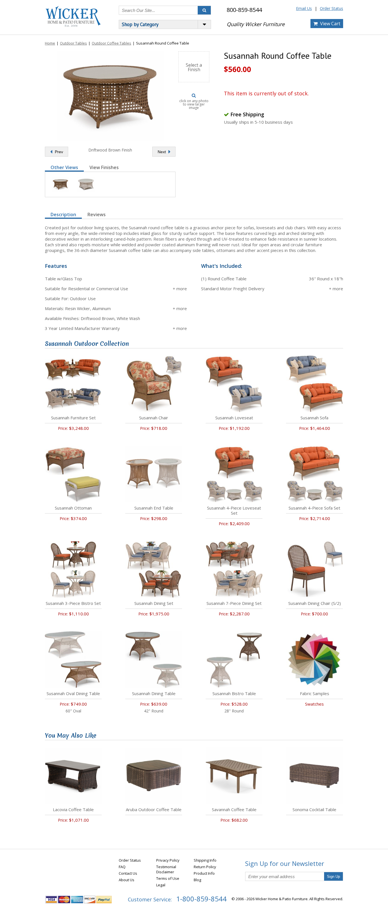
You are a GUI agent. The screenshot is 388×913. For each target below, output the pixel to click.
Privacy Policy (168, 860)
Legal (160, 884)
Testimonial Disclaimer (166, 869)
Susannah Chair (153, 417)
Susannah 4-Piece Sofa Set (314, 508)
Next (162, 152)
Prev (58, 152)
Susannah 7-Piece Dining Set (234, 603)
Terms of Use (167, 878)
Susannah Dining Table (154, 693)
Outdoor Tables (73, 43)
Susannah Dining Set (153, 603)
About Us (126, 879)
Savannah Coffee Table (234, 809)
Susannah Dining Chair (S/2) (314, 603)
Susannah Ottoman (73, 508)
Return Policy (205, 866)
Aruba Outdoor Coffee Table (154, 809)
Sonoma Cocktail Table (314, 809)
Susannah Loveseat (234, 417)
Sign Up (333, 876)
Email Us (304, 8)
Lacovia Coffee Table (73, 809)
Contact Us (128, 873)
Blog (197, 879)
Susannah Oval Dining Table (73, 693)
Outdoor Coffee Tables (111, 43)
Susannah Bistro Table (234, 693)
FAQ (122, 866)
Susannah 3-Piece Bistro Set (73, 603)
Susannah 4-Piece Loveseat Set (234, 510)
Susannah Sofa (314, 417)
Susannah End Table (153, 508)
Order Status (331, 8)
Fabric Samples (314, 693)
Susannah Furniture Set (73, 417)
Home (50, 43)
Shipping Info (205, 860)
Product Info (204, 873)
